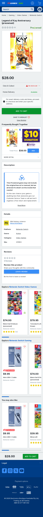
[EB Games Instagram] (10, 470)
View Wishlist (21, 120)
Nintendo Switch (36, 15)
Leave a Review (21, 272)
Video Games (22, 15)
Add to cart (21, 111)
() (15, 27)
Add (33, 151)
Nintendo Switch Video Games (23, 287)
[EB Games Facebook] (4, 470)
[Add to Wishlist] (24, 293)
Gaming (11, 15)
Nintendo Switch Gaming (20, 340)
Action (18, 233)
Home (4, 15)
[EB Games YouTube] (21, 470)
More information (16, 223)
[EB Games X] (15, 470)
